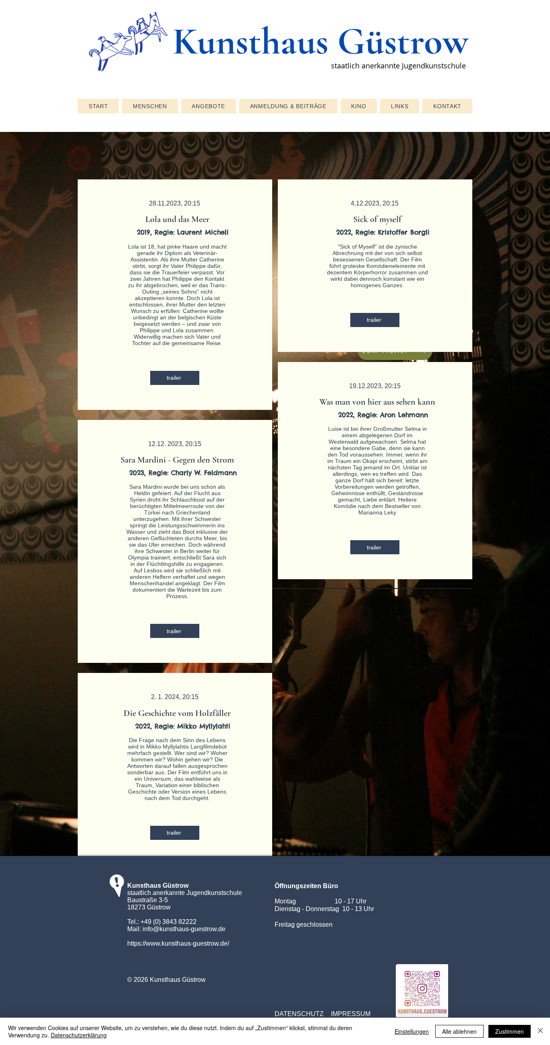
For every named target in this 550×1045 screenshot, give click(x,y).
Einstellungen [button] (412, 1031)
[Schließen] (540, 1031)
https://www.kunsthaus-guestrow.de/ (178, 943)
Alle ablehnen (459, 1031)
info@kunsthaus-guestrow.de (184, 929)
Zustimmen (509, 1031)
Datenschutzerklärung (79, 1035)
